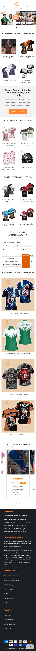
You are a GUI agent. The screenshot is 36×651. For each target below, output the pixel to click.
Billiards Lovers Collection (18, 272)
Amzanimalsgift (14, 648)
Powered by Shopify (24, 648)
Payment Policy (9, 589)
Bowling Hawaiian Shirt (27, 81)
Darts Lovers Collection (18, 177)
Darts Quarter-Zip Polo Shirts (27, 201)
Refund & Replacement (11, 580)
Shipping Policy (9, 598)
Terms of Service (9, 624)
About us (7, 615)
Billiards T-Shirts (18, 435)
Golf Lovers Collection (18, 120)
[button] (4, 5)
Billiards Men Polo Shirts (18, 313)
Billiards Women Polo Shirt (18, 354)
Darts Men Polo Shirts (9, 201)
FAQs (6, 603)
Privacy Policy (8, 619)
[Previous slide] (13, 27)
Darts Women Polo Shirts (9, 225)
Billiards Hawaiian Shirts (18, 394)
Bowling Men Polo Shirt (9, 57)
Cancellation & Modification (13, 576)
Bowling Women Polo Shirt (27, 57)
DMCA (6, 594)
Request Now (18, 111)
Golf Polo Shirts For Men (27, 144)
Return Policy (8, 585)
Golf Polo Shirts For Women (9, 144)
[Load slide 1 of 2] (17, 27)
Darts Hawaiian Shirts (27, 225)
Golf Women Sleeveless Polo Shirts (9, 168)
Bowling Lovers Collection (18, 33)
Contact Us (8, 628)
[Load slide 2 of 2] (19, 27)
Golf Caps (27, 167)
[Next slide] (22, 27)
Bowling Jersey (9, 80)
